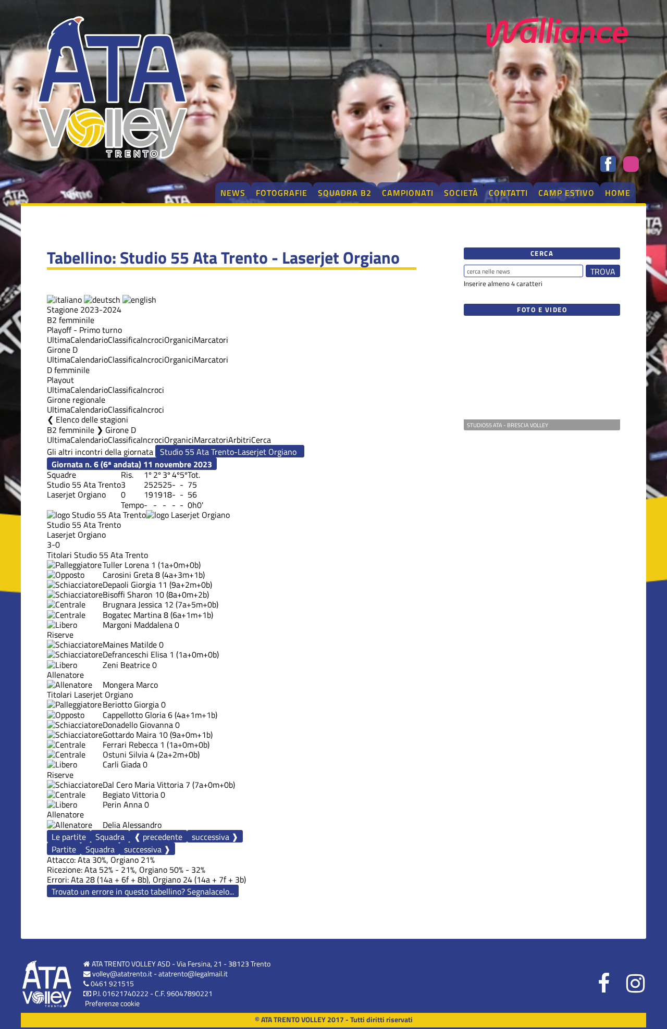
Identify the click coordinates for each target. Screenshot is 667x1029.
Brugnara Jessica (132, 604)
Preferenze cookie (112, 1003)
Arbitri (239, 439)
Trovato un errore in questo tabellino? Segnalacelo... (143, 891)
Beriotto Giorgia (131, 704)
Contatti (508, 193)
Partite (64, 849)
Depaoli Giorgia (129, 584)
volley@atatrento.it (122, 974)
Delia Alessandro (132, 825)
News (232, 193)
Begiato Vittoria (130, 794)
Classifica (124, 339)
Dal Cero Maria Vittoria (143, 784)
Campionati (408, 193)
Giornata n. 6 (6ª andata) (132, 464)
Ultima (58, 339)
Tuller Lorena (126, 565)
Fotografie (281, 193)
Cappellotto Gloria (134, 715)
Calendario (89, 339)
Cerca (261, 439)
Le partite (69, 836)
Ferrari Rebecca (130, 744)
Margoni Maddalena (137, 624)
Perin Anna (122, 804)
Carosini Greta (128, 574)
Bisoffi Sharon (128, 594)
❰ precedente (158, 836)
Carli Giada (122, 764)
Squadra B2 (345, 193)
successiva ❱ (215, 836)
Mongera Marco (130, 684)
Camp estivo (566, 193)
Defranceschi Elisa (135, 654)
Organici (179, 339)
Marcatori (211, 339)
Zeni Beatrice (126, 665)
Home (618, 193)
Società (461, 193)
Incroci (152, 339)
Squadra (110, 836)
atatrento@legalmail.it (193, 974)
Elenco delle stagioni (92, 419)
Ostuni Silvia (125, 754)
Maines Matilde (130, 644)
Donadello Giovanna (138, 724)
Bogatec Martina (132, 615)
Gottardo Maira (129, 734)
